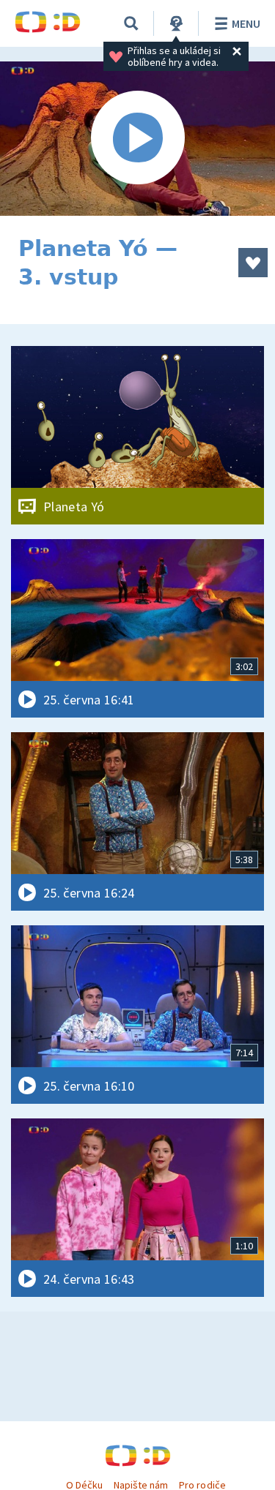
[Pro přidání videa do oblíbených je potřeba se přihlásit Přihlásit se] (253, 262)
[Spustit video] (137, 138)
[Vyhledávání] (131, 23)
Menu (246, 23)
